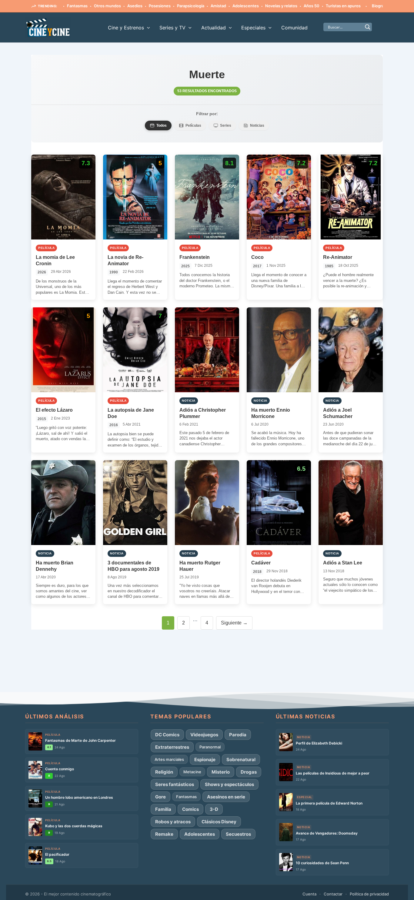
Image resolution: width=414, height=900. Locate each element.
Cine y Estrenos (126, 28)
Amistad (196, 5)
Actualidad (213, 28)
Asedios (113, 5)
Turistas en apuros (321, 5)
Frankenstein (194, 257)
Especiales (253, 28)
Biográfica (359, 5)
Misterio (221, 772)
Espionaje (204, 759)
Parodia (237, 735)
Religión (164, 772)
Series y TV (172, 28)
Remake (164, 834)
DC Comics (167, 735)
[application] (147, 27)
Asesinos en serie (226, 797)
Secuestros (238, 834)
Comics (190, 809)
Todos (161, 125)
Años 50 (290, 5)
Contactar (333, 894)
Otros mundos (85, 5)
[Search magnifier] (367, 27)
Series (225, 125)
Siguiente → (234, 622)
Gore (380, 5)
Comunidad (294, 28)
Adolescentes (224, 5)
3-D (214, 809)
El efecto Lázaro (54, 410)
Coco (257, 257)
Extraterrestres (172, 747)
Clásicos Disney (219, 822)
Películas (193, 125)
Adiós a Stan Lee (342, 562)
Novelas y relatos (259, 5)
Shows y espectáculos (229, 784)
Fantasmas (186, 796)
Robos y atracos (173, 822)
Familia (163, 809)
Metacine (192, 771)
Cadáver (261, 562)
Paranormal (210, 746)
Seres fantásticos (174, 784)
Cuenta (309, 894)
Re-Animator (337, 257)
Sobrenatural (240, 759)
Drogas (249, 772)
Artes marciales (169, 759)
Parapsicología (168, 5)
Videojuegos (204, 735)
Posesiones (138, 5)
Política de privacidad (369, 894)
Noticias (257, 125)
